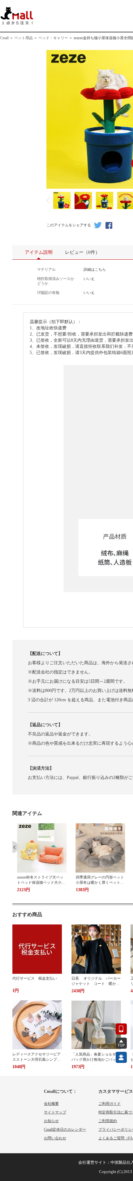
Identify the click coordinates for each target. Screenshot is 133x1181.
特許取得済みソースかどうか (55, 281)
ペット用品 (23, 38)
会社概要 (51, 1103)
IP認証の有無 (48, 292)
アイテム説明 (39, 252)
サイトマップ (55, 1112)
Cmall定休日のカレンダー (65, 1129)
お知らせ (51, 1121)
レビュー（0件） (82, 252)
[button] (15, 847)
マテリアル (46, 269)
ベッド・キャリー (53, 38)
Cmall (4, 38)
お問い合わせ (55, 1138)
